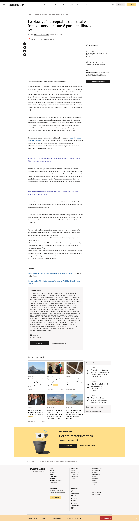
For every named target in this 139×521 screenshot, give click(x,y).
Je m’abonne (68, 446)
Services (52, 478)
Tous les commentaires (59, 343)
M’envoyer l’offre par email (88, 446)
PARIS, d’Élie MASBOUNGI (41, 34)
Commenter (39, 343)
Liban (30, 15)
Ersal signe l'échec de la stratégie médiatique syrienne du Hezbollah (50, 273)
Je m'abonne (106, 518)
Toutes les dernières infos (98, 81)
